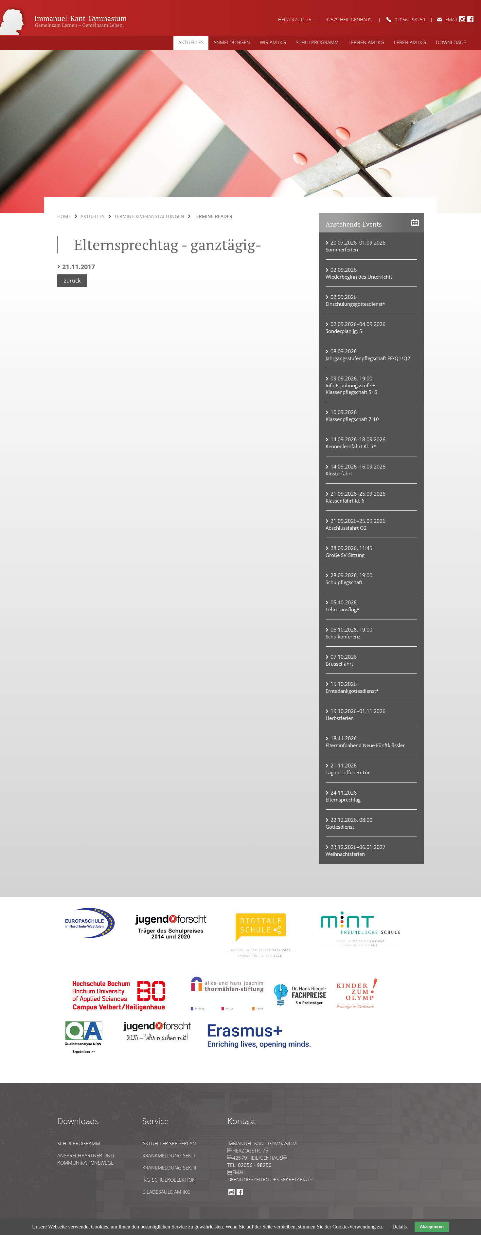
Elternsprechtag (343, 799)
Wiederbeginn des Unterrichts (359, 276)
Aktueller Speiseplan (169, 1143)
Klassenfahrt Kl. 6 (345, 500)
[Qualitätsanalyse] (90, 940)
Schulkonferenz (343, 636)
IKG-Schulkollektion (169, 1179)
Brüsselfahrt (339, 663)
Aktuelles (92, 216)
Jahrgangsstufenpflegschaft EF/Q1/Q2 (368, 358)
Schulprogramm (78, 1143)
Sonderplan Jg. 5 (344, 331)
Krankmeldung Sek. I (168, 1155)
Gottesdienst (340, 826)
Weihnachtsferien (345, 854)
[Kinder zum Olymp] (359, 1012)
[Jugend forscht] (169, 943)
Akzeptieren (432, 1226)
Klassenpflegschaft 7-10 (352, 419)
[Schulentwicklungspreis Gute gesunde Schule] (361, 951)
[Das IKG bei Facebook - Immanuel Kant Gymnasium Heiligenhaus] (470, 21)
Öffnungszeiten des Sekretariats (269, 1179)
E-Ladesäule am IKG (166, 1192)
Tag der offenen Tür (348, 772)
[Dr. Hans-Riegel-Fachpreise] (300, 1005)
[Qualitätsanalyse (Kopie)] (262, 1053)
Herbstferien (340, 718)
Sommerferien (342, 249)
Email (236, 1172)
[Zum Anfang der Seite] (77, 1079)
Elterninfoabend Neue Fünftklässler (365, 745)
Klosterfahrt (339, 473)
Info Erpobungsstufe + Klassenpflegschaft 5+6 (351, 388)
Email (451, 19)
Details (399, 1226)
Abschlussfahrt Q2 (346, 528)
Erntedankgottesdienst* (352, 691)
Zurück (72, 280)
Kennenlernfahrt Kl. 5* (351, 446)
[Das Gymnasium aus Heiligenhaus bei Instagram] (462, 21)
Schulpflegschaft (344, 582)
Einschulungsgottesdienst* (355, 304)
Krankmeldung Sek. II (169, 1167)
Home (64, 216)
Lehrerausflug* (342, 609)
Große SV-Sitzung (345, 555)
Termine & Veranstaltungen (149, 216)
